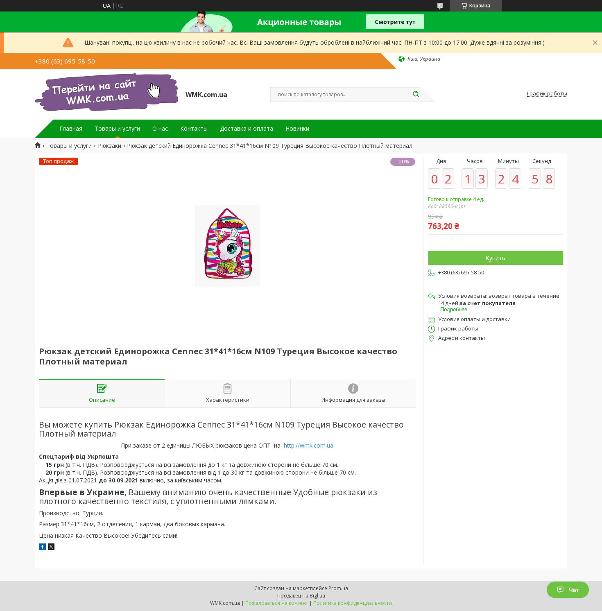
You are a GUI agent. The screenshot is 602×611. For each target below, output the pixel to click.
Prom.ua (338, 588)
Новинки (297, 128)
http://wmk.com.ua (308, 445)
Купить (495, 258)
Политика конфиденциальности (352, 603)
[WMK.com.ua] (106, 93)
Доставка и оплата (246, 128)
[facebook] (42, 548)
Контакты (194, 128)
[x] (51, 548)
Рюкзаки (109, 145)
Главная (70, 128)
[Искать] (415, 94)
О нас (160, 128)
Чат (574, 589)
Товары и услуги (117, 128)
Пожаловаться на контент (276, 603)
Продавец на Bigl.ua (301, 595)
